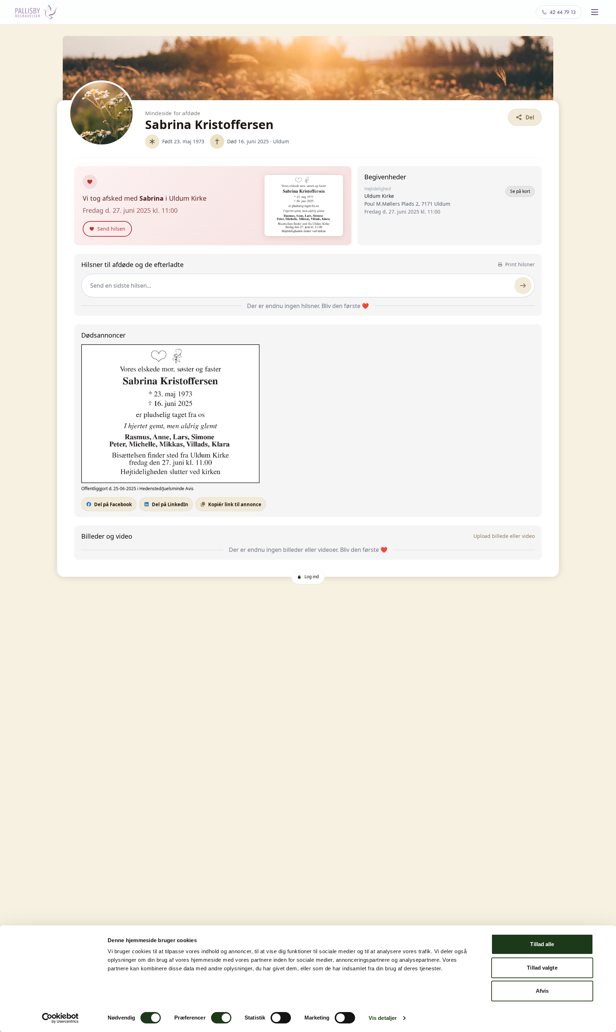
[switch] (221, 1017)
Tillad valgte (542, 968)
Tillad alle (542, 944)
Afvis (542, 991)
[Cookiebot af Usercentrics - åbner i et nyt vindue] (60, 1018)
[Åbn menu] (594, 12)
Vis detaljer (383, 1018)
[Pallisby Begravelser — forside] (35, 12)
